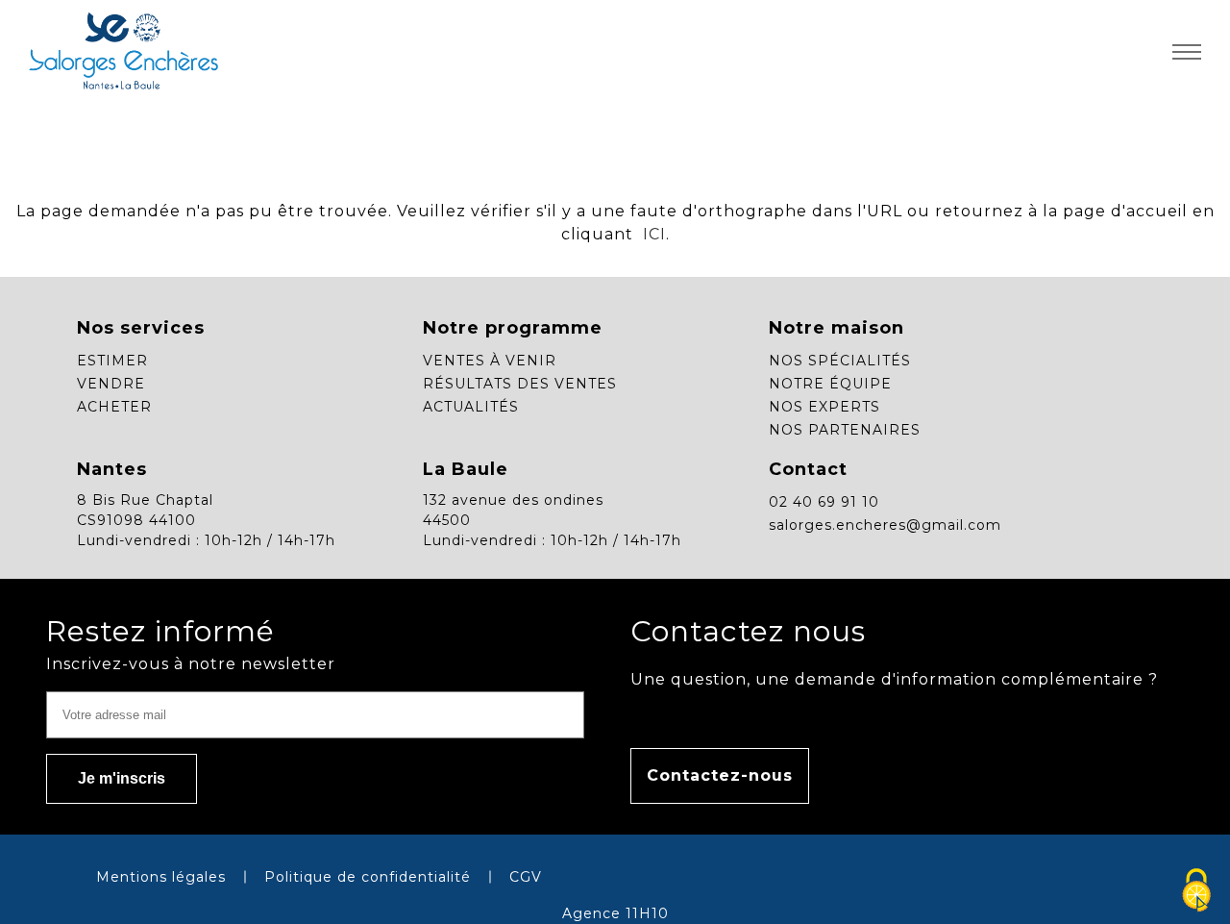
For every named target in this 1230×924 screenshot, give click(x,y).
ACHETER (114, 406)
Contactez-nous (720, 775)
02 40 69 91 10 (824, 502)
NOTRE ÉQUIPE (830, 383)
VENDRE (111, 383)
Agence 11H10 (615, 913)
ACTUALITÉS (471, 406)
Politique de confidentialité (367, 877)
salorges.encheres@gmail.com (885, 525)
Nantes (112, 469)
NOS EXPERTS (824, 406)
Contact (808, 469)
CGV (525, 877)
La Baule (465, 469)
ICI (652, 234)
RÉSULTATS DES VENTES (520, 383)
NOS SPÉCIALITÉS (840, 360)
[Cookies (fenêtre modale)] (1196, 891)
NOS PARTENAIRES (845, 429)
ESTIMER (112, 360)
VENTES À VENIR (489, 360)
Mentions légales (161, 877)
